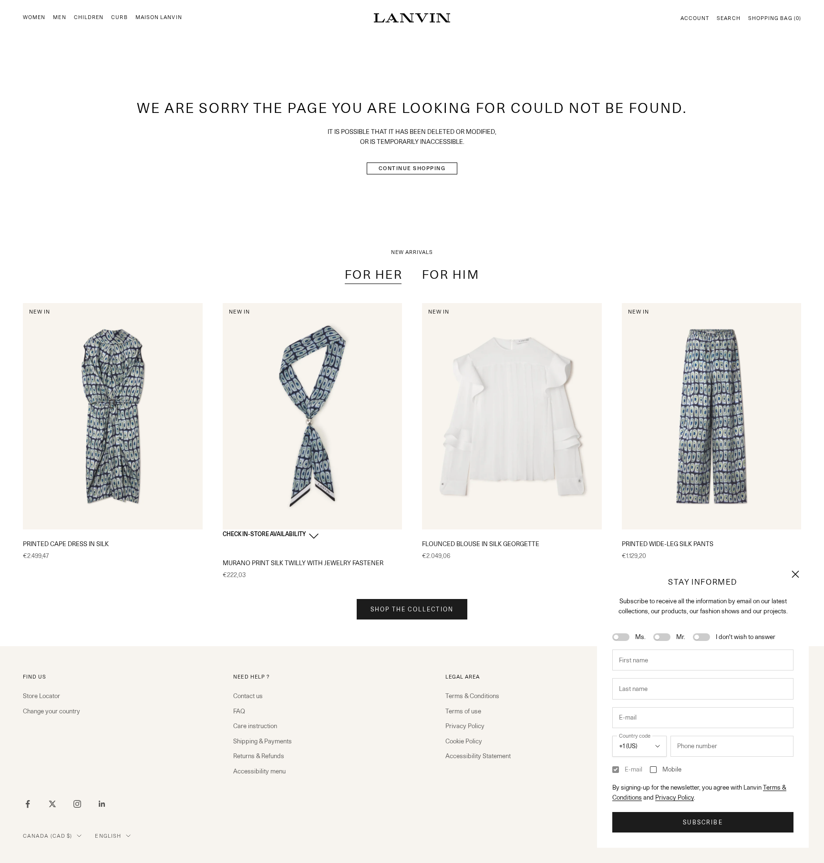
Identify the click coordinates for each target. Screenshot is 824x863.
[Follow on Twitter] (52, 804)
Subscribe (702, 822)
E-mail (633, 769)
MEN (59, 17)
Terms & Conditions (472, 696)
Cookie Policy (463, 741)
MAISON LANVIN (158, 17)
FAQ (239, 711)
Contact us (248, 696)
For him (451, 274)
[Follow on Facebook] (27, 804)
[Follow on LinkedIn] (102, 804)
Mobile (671, 769)
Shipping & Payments (262, 741)
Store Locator (41, 696)
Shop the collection (412, 609)
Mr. (680, 636)
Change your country (51, 711)
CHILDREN (89, 17)
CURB (119, 17)
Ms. (640, 636)
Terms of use (463, 711)
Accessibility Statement (478, 756)
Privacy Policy (674, 797)
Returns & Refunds (258, 756)
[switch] (620, 637)
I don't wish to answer (745, 636)
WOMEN (34, 17)
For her (374, 274)
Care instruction (255, 726)
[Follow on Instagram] (77, 804)
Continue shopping (412, 168)
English (108, 836)
